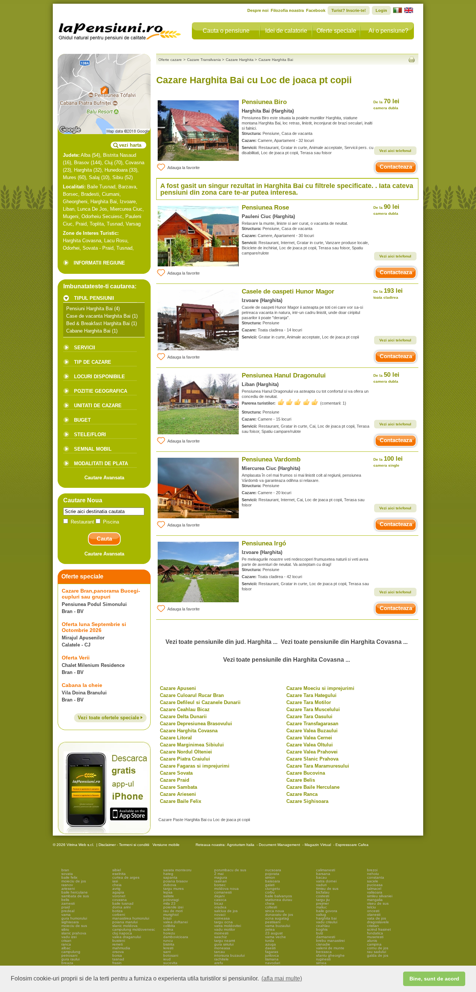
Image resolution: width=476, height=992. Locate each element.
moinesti (221, 933)
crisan (66, 940)
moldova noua (226, 888)
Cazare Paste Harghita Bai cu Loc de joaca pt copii (204, 819)
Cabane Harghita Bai (88, 331)
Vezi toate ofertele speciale (109, 717)
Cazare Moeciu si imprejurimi (320, 688)
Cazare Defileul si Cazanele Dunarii (200, 702)
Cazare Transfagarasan (312, 723)
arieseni (68, 888)
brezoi (372, 870)
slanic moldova (125, 926)
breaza (67, 963)
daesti (270, 948)
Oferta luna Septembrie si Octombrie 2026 (94, 627)
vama (66, 914)
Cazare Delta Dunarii (183, 716)
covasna (119, 900)
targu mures (173, 888)
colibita (169, 926)
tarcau (219, 952)
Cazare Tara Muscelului (313, 709)
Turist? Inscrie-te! (348, 10)
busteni (118, 940)
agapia (118, 892)
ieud (167, 959)
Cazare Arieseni (178, 794)
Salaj (94, 177)
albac (66, 948)
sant (167, 952)
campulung (70, 952)
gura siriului (224, 944)
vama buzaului (277, 926)
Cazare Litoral (176, 737)
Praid (81, 224)
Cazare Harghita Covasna (189, 730)
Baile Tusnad (101, 186)
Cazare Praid (174, 780)
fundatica (375, 933)
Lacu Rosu (115, 240)
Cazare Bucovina (305, 773)
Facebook (315, 10)
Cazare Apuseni (178, 688)
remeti (117, 944)
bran (65, 870)
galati (269, 885)
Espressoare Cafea (352, 845)
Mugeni (70, 216)
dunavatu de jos (279, 914)
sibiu (65, 929)
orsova (118, 952)
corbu (270, 892)
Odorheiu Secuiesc (101, 216)
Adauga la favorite (183, 167)
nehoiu (373, 874)
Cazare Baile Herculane (313, 787)
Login (381, 10)
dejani (219, 896)
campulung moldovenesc (133, 929)
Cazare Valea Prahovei (312, 751)
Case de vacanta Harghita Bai (98, 316)
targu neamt (224, 940)
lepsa (168, 892)
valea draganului (126, 937)
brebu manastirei (330, 940)
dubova (169, 885)
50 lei (386, 377)
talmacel (374, 888)
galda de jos (377, 955)
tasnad (118, 959)
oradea (220, 907)
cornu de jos (377, 948)
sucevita (170, 963)
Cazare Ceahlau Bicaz (185, 709)
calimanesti (325, 870)
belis (65, 900)
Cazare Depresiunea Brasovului (196, 723)
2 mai (218, 874)
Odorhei (71, 248)
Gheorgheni (75, 201)
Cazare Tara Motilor (308, 702)
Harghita (83, 170)
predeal (67, 911)
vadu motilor (224, 929)
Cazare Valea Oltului (309, 744)
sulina (168, 929)
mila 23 (169, 903)
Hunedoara (116, 170)
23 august (274, 933)
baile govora (326, 911)
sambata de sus (75, 896)
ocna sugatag (277, 918)
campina (374, 944)
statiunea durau (278, 900)
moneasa (222, 948)
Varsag (133, 224)
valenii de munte (330, 948)
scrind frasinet (379, 929)
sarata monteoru (177, 870)
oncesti (373, 911)
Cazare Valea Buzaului (312, 730)
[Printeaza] (412, 59)
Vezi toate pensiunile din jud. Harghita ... (221, 642)
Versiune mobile (165, 845)
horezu (169, 933)
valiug (321, 914)
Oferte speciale (336, 30)
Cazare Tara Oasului (309, 716)
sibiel (116, 870)
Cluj (108, 162)
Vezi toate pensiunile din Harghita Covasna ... (344, 642)
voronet (118, 896)
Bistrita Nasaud (119, 155)
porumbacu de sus (230, 870)
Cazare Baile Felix (180, 801)
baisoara (272, 881)
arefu (218, 963)
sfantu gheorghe (330, 955)
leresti (168, 948)
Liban (68, 209)
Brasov (81, 162)
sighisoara (70, 922)
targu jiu (323, 900)
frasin (117, 963)
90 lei (386, 209)
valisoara (374, 892)
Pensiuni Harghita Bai (89, 308)
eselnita (119, 874)
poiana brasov (175, 881)
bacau (321, 877)
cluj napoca (122, 933)
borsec (220, 885)
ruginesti (323, 959)
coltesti (271, 907)
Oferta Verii (76, 658)
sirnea (321, 963)
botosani (170, 955)
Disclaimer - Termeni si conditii (124, 845)
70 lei (386, 104)
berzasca (324, 952)
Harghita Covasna (82, 240)
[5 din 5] (298, 402)
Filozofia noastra (287, 10)
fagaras (271, 952)
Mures (69, 177)
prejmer (322, 903)
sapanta (170, 877)
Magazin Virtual (318, 845)
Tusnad (115, 224)
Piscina (110, 522)
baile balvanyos (278, 896)
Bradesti (90, 194)
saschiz (220, 937)
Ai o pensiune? (388, 30)
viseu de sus (378, 903)
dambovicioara (175, 937)
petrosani (69, 955)
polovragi (171, 900)
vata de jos (376, 918)
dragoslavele (378, 922)
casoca (220, 900)
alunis (372, 940)
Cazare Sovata (176, 773)
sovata (67, 874)
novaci (219, 914)
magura (220, 877)
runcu (168, 940)
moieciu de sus (74, 926)
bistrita (168, 944)
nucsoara (273, 870)
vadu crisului (326, 922)
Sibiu (117, 177)
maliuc (321, 907)
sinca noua (274, 911)
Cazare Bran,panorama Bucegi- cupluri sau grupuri (101, 594)
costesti (322, 896)
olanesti (373, 914)
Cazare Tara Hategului (311, 695)
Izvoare (128, 201)
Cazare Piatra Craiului (185, 758)
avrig (116, 888)
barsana (323, 874)
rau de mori (173, 911)
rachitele (221, 959)
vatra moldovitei (227, 926)
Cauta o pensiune (226, 30)
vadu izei (69, 937)
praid (65, 907)
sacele (372, 881)
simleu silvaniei (379, 896)
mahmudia (121, 948)
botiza (117, 911)
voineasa (222, 918)
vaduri (321, 885)
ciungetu (272, 888)
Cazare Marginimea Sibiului (192, 744)
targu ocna (223, 922)
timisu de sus (327, 888)
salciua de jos (226, 911)
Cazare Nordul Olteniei (186, 751)
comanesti (223, 892)
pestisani (272, 922)
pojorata (272, 874)
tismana (272, 959)
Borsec (70, 194)
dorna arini (121, 907)
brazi (167, 918)
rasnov (67, 885)
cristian (373, 926)
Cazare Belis (300, 780)
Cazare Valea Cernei (309, 737)
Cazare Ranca (302, 794)
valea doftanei (175, 922)
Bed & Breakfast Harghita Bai (98, 323)
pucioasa (375, 885)
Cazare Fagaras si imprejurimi (194, 766)
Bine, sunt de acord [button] (434, 979)
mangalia (375, 900)
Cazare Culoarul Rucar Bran (192, 695)
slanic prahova (73, 933)
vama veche (275, 937)
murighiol (170, 914)
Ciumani (110, 194)
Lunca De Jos (92, 209)
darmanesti (325, 937)
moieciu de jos (73, 881)
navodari (272, 963)
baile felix (69, 877)
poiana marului (125, 922)
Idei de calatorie (286, 30)
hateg (168, 874)
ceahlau (323, 926)
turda (269, 940)
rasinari (220, 881)
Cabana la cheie (82, 685)
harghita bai (326, 918)
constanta (375, 877)
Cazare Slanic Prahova (312, 758)
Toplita (97, 224)
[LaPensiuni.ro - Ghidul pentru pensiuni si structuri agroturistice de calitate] (120, 30)
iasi (115, 881)
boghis (322, 929)
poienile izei (173, 907)
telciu (371, 907)
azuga (270, 944)
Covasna (134, 162)
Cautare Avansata (104, 477)
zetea (270, 929)
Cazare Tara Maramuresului (317, 766)
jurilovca (272, 955)
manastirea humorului (130, 918)
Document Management (279, 845)
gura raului (70, 959)
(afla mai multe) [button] (281, 978)
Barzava (127, 186)
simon (270, 877)
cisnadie (323, 944)
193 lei (388, 293)
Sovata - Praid (98, 248)
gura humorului (74, 918)
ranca (66, 944)
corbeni (118, 914)
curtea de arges (125, 877)
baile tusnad (123, 903)
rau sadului (376, 952)
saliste (168, 896)
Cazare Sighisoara (307, 801)
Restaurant (82, 522)
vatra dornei (326, 881)
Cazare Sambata (178, 787)
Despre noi (257, 10)
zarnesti (68, 903)
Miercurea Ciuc (126, 209)
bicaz (218, 903)
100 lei (388, 461)
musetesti (375, 937)
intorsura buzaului (229, 955)
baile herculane (74, 892)
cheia (117, 885)
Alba (85, 155)
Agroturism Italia (240, 845)
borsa (117, 955)
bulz (319, 933)
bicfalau (322, 892)
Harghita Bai (103, 201)
